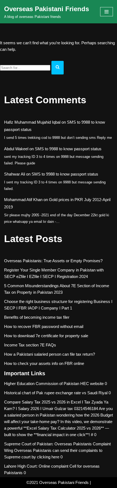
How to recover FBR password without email (43, 326)
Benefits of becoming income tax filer (36, 317)
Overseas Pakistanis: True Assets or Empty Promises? (53, 260)
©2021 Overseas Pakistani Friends (57, 482)
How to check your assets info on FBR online (44, 363)
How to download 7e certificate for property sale (46, 335)
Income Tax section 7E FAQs (30, 345)
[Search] (57, 67)
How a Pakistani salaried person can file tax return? (49, 354)
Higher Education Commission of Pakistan (41, 383)
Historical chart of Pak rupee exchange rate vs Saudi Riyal (55, 392)
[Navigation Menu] (106, 11)
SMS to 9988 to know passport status (68, 148)
